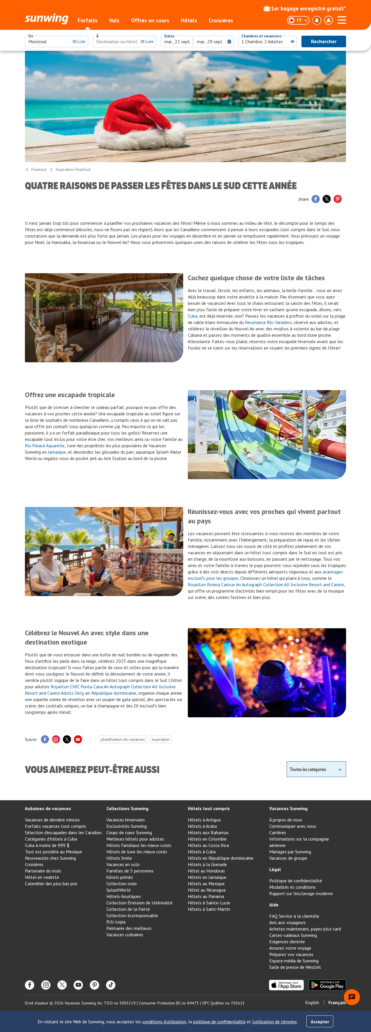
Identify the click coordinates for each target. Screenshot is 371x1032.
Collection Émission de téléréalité (139, 903)
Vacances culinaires (124, 934)
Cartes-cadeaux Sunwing (293, 935)
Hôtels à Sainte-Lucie (209, 903)
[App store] (286, 985)
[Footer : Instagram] (45, 985)
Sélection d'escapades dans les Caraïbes (63, 832)
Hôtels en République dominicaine (220, 858)
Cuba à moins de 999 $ (47, 845)
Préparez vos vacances (291, 954)
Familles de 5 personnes (130, 871)
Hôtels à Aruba (202, 826)
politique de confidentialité (219, 1021)
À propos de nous (285, 820)
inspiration (161, 739)
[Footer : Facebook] (29, 985)
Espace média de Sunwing (294, 961)
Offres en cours (150, 20)
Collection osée (121, 883)
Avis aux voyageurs (287, 922)
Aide (274, 905)
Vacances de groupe (288, 858)
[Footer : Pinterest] (94, 985)
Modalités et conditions (292, 887)
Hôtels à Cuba (202, 851)
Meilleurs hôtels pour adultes (135, 839)
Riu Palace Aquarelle (45, 445)
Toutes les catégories (308, 769)
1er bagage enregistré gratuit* (308, 8)
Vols (114, 20)
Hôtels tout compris (209, 808)
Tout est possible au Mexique (53, 851)
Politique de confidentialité (295, 880)
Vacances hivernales (125, 820)
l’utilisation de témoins (274, 1021)
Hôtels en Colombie (207, 839)
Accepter (320, 1021)
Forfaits (87, 20)
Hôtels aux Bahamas (208, 832)
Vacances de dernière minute (52, 820)
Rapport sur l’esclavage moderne (301, 893)
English (312, 1002)
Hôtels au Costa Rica (208, 845)
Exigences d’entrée (287, 941)
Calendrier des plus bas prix (51, 883)
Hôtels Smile (119, 858)
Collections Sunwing (127, 808)
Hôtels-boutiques (123, 896)
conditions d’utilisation (164, 1021)
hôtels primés (119, 877)
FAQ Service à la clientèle (294, 916)
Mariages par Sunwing (290, 851)
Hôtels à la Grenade (207, 864)
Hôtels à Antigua (204, 820)
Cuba (192, 316)
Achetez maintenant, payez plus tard (305, 929)
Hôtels (189, 20)
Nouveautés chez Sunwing (50, 858)
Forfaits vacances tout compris (55, 826)
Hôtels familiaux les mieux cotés (138, 845)
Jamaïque (57, 452)
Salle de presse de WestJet (295, 967)
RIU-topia (116, 922)
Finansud (38, 169)
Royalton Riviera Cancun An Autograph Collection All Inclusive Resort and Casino (266, 584)
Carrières (277, 832)
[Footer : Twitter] (62, 985)
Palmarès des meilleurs (129, 928)
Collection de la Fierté (128, 909)
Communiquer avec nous (292, 826)
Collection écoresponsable (132, 915)
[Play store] (327, 985)
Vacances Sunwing (288, 808)
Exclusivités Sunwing (126, 826)
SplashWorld (118, 890)
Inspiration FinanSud (73, 169)
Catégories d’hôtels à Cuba (51, 839)
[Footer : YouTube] (78, 985)
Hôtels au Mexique (206, 883)
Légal (275, 869)
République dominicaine (113, 693)
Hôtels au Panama (206, 896)
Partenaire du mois (43, 871)
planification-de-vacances (123, 739)
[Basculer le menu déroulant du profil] (328, 20)
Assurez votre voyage (290, 948)
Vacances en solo (123, 864)
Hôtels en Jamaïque (207, 877)
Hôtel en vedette (42, 877)
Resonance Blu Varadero (268, 322)
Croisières (221, 20)
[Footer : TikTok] (110, 985)
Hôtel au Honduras (206, 871)
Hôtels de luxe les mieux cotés (136, 851)
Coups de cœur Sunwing (129, 832)
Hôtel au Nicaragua (206, 890)
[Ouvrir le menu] (341, 19)
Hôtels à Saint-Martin (209, 909)
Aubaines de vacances (48, 808)
